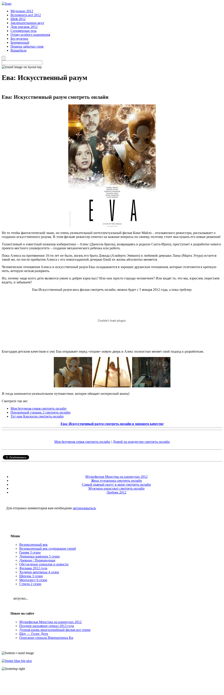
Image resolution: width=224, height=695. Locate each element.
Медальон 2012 (21, 11)
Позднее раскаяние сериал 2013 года (46, 626)
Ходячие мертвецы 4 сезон (39, 572)
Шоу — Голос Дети (33, 634)
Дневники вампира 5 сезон (39, 556)
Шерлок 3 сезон (31, 576)
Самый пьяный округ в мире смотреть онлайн (116, 484)
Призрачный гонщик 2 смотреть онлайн (40, 412)
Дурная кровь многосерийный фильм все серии (55, 630)
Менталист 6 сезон (33, 580)
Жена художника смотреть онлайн (116, 480)
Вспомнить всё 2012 (25, 15)
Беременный (19, 42)
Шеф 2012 (18, 19)
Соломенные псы (23, 31)
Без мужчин (19, 38)
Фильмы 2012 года (33, 568)
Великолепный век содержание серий (47, 548)
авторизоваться (84, 508)
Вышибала (18, 50)
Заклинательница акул (27, 23)
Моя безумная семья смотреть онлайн (38, 408)
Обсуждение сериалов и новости (43, 564)
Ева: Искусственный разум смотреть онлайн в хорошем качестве (112, 424)
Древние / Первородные (37, 560)
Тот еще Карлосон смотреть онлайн (37, 416)
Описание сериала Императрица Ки (46, 638)
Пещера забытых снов (27, 46)
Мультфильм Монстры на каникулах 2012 (116, 476)
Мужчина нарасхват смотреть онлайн (116, 488)
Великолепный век (33, 544)
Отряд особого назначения (30, 34)
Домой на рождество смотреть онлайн (141, 442)
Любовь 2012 (116, 492)
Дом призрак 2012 (24, 27)
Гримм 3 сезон (30, 552)
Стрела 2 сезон (30, 584)
